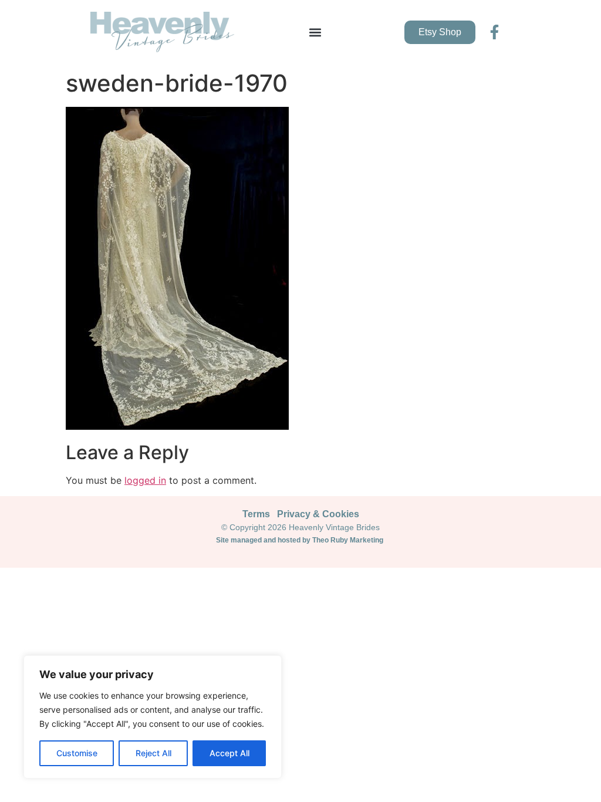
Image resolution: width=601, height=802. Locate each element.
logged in (145, 480)
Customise (76, 753)
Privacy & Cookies (318, 514)
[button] (315, 32)
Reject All (153, 753)
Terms (256, 514)
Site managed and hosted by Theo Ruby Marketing (300, 540)
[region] (152, 717)
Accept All (229, 753)
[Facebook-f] (494, 32)
